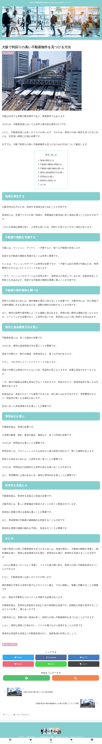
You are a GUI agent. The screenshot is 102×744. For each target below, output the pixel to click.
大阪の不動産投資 (11, 644)
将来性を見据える (48, 180)
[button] (94, 415)
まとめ (43, 184)
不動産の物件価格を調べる (52, 168)
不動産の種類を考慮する (51, 164)
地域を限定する (47, 160)
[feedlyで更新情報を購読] (26, 678)
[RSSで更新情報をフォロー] (75, 678)
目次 (47, 155)
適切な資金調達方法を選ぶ (52, 172)
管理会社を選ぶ (47, 176)
